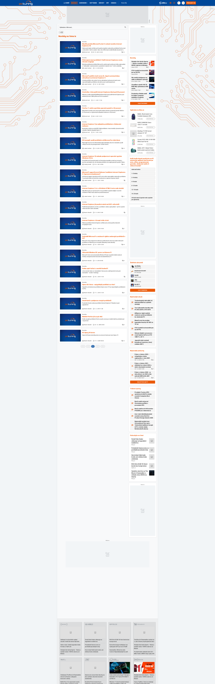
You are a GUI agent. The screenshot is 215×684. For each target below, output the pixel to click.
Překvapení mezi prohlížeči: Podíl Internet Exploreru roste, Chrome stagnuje (102, 61)
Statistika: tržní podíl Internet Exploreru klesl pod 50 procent (103, 92)
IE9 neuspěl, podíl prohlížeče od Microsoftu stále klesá (101, 140)
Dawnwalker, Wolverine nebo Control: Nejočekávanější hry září (119, 650)
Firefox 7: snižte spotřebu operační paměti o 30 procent (101, 108)
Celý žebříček (142, 290)
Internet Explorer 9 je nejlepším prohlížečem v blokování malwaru (101, 125)
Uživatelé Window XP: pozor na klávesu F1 (97, 252)
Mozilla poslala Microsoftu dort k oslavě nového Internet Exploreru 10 (102, 45)
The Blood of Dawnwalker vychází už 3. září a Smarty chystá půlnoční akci (144, 640)
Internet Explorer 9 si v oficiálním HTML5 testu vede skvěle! (103, 188)
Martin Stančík (87, 212)
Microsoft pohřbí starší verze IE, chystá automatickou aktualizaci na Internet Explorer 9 (101, 77)
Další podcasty (142, 382)
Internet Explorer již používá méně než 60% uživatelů (100, 204)
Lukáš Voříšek (87, 68)
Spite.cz (133, 467)
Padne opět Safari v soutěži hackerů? (95, 268)
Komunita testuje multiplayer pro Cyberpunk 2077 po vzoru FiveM (119, 645)
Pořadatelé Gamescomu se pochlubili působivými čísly (140, 449)
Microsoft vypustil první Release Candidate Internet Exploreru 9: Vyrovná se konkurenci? (103, 173)
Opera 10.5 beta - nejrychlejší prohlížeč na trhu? (98, 285)
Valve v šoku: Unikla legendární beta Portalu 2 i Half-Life (70, 645)
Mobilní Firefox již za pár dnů (92, 317)
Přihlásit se (191, 3)
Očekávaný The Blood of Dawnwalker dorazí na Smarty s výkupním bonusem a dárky (70, 676)
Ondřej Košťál (87, 164)
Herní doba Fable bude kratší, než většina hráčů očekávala (139, 457)
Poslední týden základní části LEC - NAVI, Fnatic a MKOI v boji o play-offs (144, 652)
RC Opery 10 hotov (88, 333)
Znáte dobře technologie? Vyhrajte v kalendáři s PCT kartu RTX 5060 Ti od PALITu (120, 676)
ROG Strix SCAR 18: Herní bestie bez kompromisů (139, 465)
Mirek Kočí (87, 52)
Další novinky (142, 103)
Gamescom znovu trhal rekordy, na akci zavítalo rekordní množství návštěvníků (94, 676)
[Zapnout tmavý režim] (183, 2)
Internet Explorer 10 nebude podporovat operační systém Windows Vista (102, 157)
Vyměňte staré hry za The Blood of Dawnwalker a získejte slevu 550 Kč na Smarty (139, 474)
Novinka (84, 41)
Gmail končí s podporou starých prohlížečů (96, 301)
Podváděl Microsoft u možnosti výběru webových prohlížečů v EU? (103, 237)
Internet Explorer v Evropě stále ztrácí (95, 220)
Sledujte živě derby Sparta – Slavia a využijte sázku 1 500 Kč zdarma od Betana (70, 651)
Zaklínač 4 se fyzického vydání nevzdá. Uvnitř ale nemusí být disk (69, 640)
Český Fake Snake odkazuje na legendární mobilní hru (138, 441)
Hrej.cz (133, 444)
